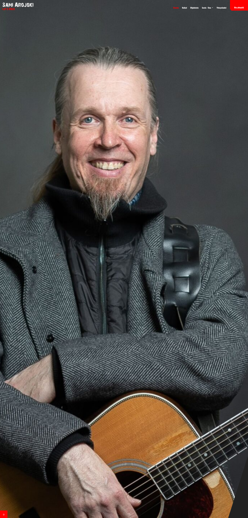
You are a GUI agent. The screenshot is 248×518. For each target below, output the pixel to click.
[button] (207, 8)
